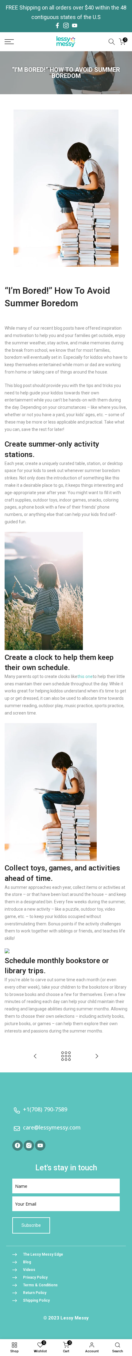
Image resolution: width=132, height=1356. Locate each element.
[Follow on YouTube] (74, 25)
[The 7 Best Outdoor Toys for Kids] (96, 1056)
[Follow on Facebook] (57, 25)
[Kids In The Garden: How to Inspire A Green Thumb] (35, 1056)
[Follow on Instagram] (66, 25)
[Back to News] (66, 1056)
